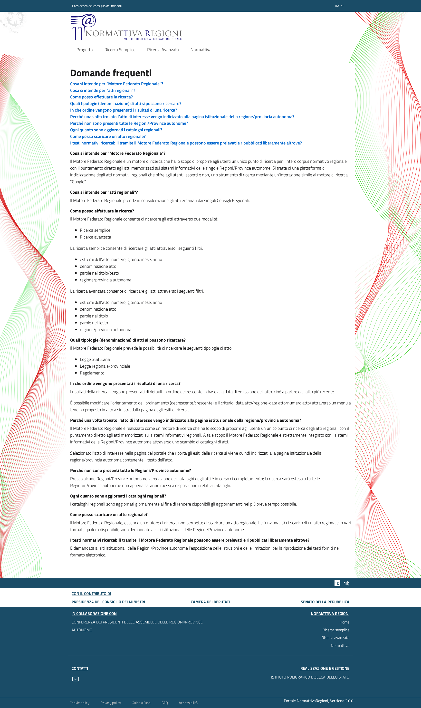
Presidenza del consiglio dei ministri (97, 5)
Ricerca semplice (336, 630)
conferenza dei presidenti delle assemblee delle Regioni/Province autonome (137, 626)
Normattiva (340, 645)
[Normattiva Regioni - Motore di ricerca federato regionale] (139, 27)
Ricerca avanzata (335, 638)
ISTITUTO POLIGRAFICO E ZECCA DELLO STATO (310, 677)
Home (344, 622)
